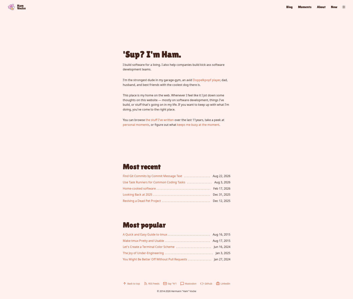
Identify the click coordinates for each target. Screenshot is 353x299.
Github (208, 283)
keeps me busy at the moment (198, 125)
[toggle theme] (343, 7)
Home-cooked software (139, 188)
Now (334, 7)
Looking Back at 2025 (137, 195)
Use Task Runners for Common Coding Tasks (154, 182)
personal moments (136, 125)
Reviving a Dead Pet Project (142, 201)
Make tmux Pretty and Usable (143, 241)
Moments (304, 7)
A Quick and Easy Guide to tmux (145, 234)
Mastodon (190, 283)
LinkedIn (225, 283)
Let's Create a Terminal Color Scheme (148, 247)
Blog (289, 7)
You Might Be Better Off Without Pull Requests (155, 259)
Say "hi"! (172, 283)
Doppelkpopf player (206, 80)
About (321, 7)
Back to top (133, 283)
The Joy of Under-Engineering (143, 253)
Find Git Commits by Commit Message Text (152, 176)
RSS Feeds (153, 283)
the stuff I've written (160, 120)
